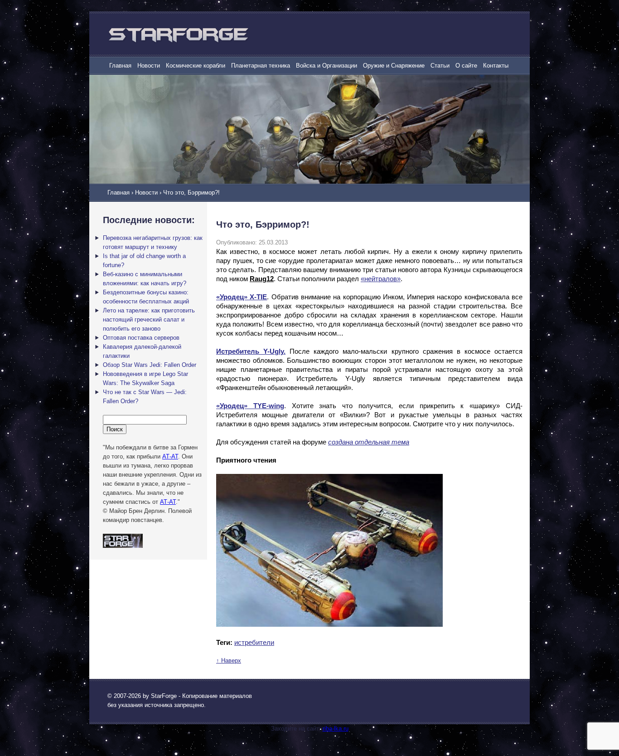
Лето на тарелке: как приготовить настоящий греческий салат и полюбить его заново (149, 319)
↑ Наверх (228, 660)
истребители (254, 642)
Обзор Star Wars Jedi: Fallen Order (149, 364)
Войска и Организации (326, 65)
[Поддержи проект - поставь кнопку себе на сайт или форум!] (123, 545)
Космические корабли (195, 65)
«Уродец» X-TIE (241, 297)
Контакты (495, 65)
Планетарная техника (260, 65)
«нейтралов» (381, 279)
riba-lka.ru (335, 728)
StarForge (164, 696)
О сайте (466, 65)
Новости (148, 65)
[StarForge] (178, 35)
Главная (120, 65)
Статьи (440, 65)
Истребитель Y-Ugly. (250, 351)
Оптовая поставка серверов (141, 337)
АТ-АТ (170, 456)
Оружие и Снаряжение (394, 65)
